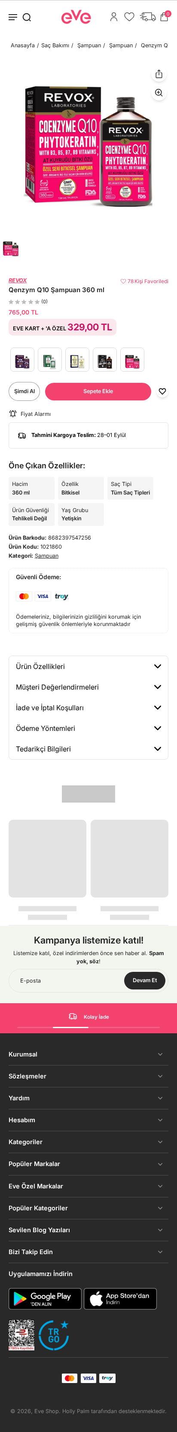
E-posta (30, 980)
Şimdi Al (24, 391)
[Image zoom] (88, 146)
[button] (98, 391)
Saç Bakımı (55, 45)
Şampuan (89, 45)
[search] (26, 16)
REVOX (18, 280)
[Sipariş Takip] (148, 16)
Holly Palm (75, 1411)
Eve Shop (46, 1411)
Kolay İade (96, 1017)
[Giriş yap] (114, 17)
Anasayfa (23, 45)
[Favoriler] (129, 16)
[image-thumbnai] (10, 249)
